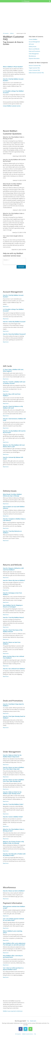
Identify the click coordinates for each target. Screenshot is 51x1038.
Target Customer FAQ (34, 68)
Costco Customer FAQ (34, 70)
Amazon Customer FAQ (34, 65)
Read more (5, 306)
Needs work (33, 1021)
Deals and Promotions (34, 51)
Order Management (34, 53)
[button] (49, 1)
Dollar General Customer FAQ (36, 72)
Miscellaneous (32, 56)
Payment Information (34, 58)
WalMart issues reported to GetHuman (13, 1011)
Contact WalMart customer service (11, 106)
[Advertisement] (14, 118)
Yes (28, 1021)
